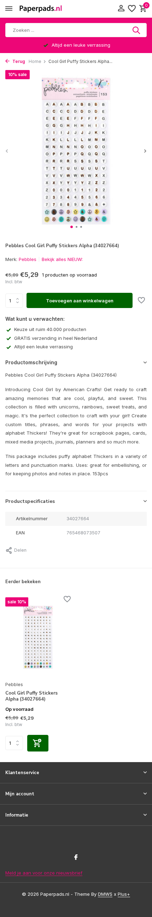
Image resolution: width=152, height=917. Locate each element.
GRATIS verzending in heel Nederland (55, 338)
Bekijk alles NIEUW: (62, 259)
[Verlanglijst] (132, 9)
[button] (71, 227)
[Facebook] (76, 857)
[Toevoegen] (37, 743)
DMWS (105, 894)
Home (35, 61)
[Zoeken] (136, 30)
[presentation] (7, 151)
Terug (18, 61)
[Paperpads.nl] (40, 8)
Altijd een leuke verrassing (43, 346)
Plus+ (124, 894)
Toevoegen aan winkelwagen (79, 300)
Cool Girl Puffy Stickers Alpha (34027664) (31, 696)
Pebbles (27, 259)
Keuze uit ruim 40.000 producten (50, 329)
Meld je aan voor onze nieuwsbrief (43, 873)
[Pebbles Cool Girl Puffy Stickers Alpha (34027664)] (38, 637)
